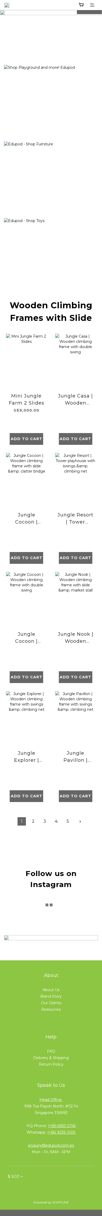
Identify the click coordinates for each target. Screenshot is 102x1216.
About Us (51, 989)
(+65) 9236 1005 (61, 1132)
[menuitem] (22, 821)
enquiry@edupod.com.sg (51, 1145)
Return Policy (51, 1064)
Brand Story (51, 996)
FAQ (51, 1051)
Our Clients (51, 1003)
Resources (51, 1009)
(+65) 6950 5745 (62, 1125)
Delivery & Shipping (51, 1057)
